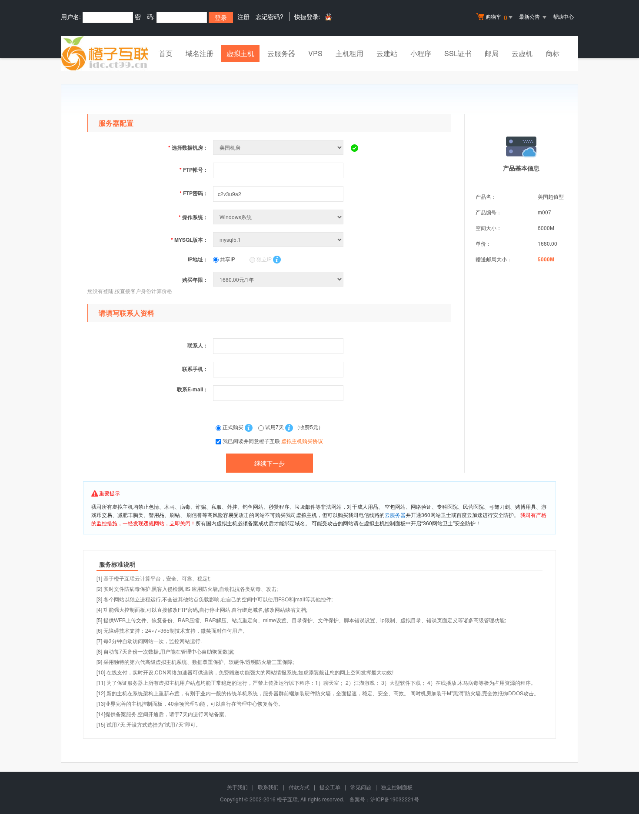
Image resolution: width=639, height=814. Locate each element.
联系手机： (195, 369)
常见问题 (360, 787)
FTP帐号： (194, 169)
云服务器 (281, 53)
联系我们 (268, 787)
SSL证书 (458, 53)
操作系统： (193, 217)
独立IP (263, 259)
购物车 (496, 17)
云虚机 (522, 53)
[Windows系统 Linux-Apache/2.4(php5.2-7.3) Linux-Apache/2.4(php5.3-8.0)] (279, 216)
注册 (243, 16)
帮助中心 (563, 16)
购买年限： (195, 280)
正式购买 (233, 426)
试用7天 (274, 426)
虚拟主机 (240, 53)
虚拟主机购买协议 (302, 440)
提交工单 (330, 787)
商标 (552, 53)
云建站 (386, 53)
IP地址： (198, 259)
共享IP (227, 259)
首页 (166, 53)
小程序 (420, 53)
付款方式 (299, 787)
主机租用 (349, 53)
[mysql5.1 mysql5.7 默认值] (279, 239)
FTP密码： (194, 193)
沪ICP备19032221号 (394, 799)
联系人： (197, 345)
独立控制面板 (397, 787)
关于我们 (237, 787)
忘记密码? (269, 16)
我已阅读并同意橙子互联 (273, 440)
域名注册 (199, 53)
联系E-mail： (192, 389)
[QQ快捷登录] (328, 16)
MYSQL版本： (189, 240)
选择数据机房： (188, 147)
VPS (315, 53)
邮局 (492, 53)
